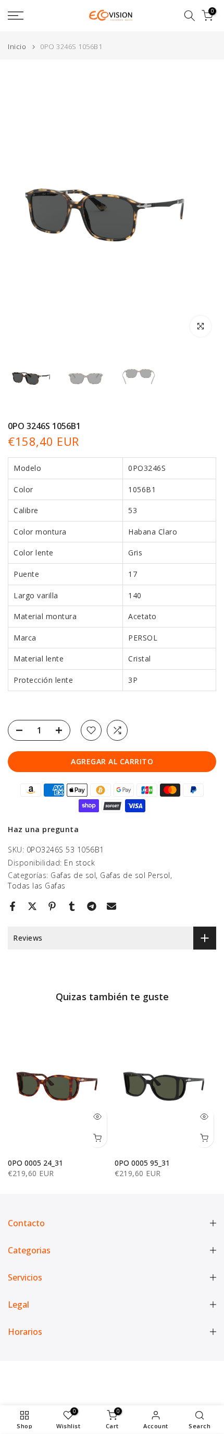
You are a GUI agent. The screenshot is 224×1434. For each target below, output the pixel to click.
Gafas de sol (73, 875)
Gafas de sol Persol (135, 875)
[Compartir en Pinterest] (52, 906)
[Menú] (31, 15)
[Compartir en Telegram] (91, 906)
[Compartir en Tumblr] (72, 906)
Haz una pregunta (43, 829)
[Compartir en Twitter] (32, 906)
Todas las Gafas (37, 886)
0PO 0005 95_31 (142, 1163)
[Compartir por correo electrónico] (111, 906)
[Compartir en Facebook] (12, 906)
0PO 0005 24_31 (35, 1163)
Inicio (17, 46)
